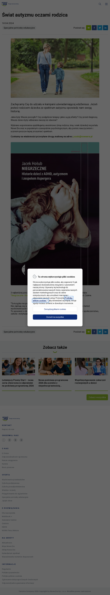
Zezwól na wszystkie (55, 317)
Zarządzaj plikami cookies (55, 309)
